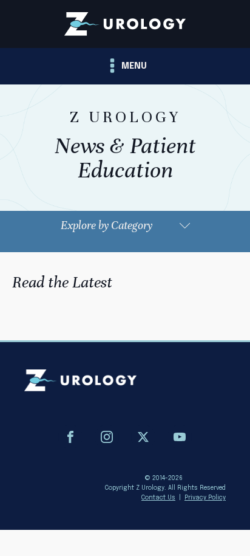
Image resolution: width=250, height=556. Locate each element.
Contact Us (158, 498)
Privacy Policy (205, 498)
